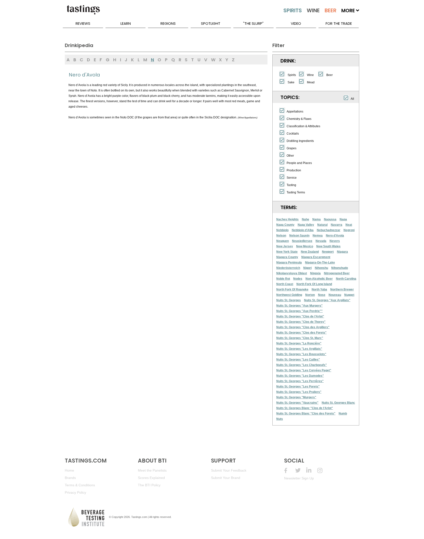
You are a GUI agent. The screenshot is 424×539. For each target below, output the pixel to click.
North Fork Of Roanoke (292, 289)
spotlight (210, 23)
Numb (343, 413)
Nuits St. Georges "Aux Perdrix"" (299, 311)
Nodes (297, 278)
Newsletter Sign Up (299, 478)
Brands (70, 478)
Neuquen (282, 241)
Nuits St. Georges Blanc (338, 402)
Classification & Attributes (303, 126)
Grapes (291, 148)
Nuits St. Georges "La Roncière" (298, 343)
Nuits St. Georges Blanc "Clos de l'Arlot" (304, 408)
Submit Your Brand (225, 478)
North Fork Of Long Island (314, 284)
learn (125, 23)
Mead (311, 82)
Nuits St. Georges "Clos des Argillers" (303, 327)
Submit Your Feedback (228, 470)
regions (168, 23)
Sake (291, 82)
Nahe (305, 219)
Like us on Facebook (289, 470)
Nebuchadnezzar (328, 230)
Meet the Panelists (152, 470)
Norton (310, 295)
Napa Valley (306, 224)
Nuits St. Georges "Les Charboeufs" (301, 365)
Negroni (349, 230)
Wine (310, 75)
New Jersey (284, 246)
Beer (329, 75)
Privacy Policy (75, 492)
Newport (328, 251)
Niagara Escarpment (315, 257)
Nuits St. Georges (288, 300)
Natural (322, 224)
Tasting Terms (296, 192)
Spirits (292, 75)
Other (290, 155)
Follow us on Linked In (311, 470)
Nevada (321, 241)
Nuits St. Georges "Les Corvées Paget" (303, 370)
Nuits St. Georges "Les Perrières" (300, 381)
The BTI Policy (149, 485)
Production (294, 170)
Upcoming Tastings (322, 470)
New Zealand (310, 251)
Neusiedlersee (302, 241)
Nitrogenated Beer (337, 273)
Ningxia (315, 273)
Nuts (279, 419)
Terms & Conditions (80, 485)
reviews (83, 23)
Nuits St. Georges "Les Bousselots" (301, 354)
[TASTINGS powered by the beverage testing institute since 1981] (83, 12)
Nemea (318, 235)
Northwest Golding (289, 295)
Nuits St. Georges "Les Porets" (298, 386)
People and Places (299, 163)
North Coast (284, 284)
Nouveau (335, 295)
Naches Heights (287, 219)
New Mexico (304, 246)
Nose (321, 295)
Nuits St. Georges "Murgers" (296, 397)
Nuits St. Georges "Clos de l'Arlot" (300, 316)
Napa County (285, 224)
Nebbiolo (282, 230)
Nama (316, 219)
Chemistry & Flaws (299, 119)
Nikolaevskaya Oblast (291, 273)
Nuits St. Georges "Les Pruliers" (298, 392)
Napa (343, 219)
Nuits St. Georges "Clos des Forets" (301, 332)
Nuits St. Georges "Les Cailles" (298, 359)
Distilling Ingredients (300, 141)
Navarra (336, 224)
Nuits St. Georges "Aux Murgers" (299, 305)
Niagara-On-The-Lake (320, 262)
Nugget (349, 295)
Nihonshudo (339, 268)
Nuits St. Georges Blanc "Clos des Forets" (305, 413)
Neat (348, 224)
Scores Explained (151, 478)
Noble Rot (283, 278)
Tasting (291, 185)
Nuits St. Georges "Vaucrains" (297, 402)
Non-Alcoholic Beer (319, 278)
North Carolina (346, 278)
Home (69, 470)
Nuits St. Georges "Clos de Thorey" (301, 322)
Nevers (335, 241)
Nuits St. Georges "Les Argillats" (299, 349)
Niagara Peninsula (289, 262)
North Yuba (319, 289)
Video (296, 23)
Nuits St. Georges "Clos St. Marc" (299, 338)
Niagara (342, 251)
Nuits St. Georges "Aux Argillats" (327, 300)
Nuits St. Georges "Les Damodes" (300, 375)
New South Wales (328, 246)
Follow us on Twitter (300, 470)
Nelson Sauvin (299, 235)
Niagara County (287, 257)
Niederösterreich (288, 268)
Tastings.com (139, 516)
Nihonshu (321, 268)
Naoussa (330, 219)
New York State (287, 251)
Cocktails (293, 133)
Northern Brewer (342, 289)
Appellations (295, 111)
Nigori (307, 268)
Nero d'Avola (335, 235)
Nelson (281, 235)
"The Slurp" (253, 23)
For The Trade (339, 23)
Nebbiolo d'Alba (303, 230)
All (352, 98)
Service (292, 177)
